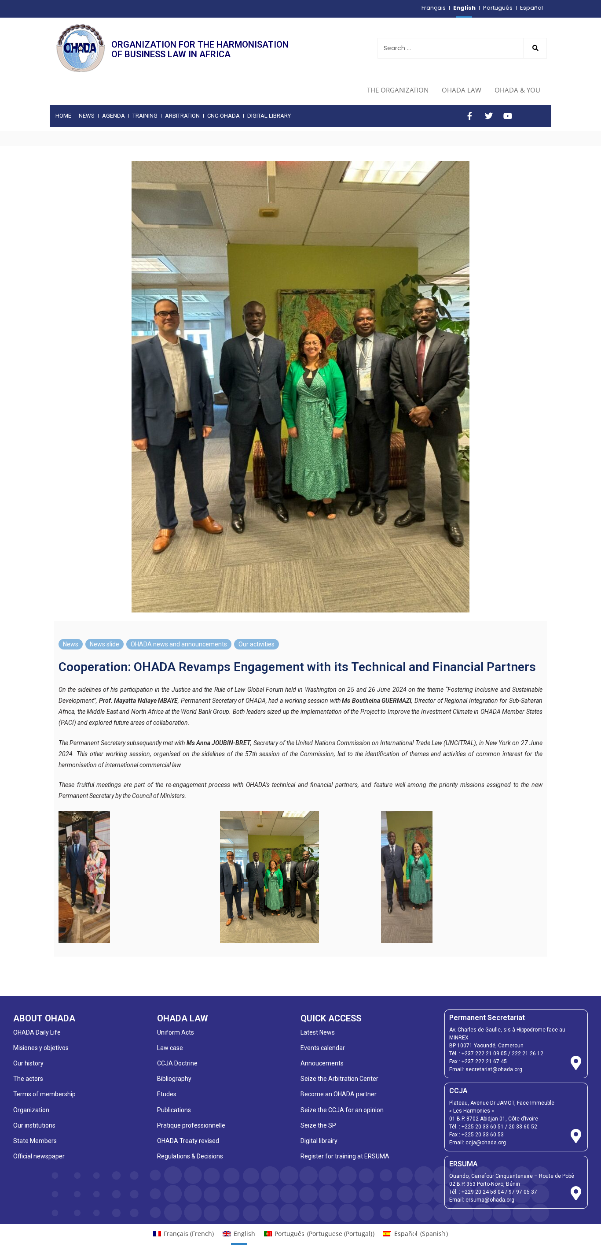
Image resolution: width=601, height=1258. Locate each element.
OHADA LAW (461, 89)
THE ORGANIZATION (398, 89)
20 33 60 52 (523, 1127)
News (70, 644)
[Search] (535, 48)
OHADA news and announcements (179, 644)
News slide (104, 644)
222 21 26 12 (527, 1053)
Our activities (256, 644)
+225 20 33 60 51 (483, 1127)
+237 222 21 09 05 (484, 1053)
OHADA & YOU (517, 89)
